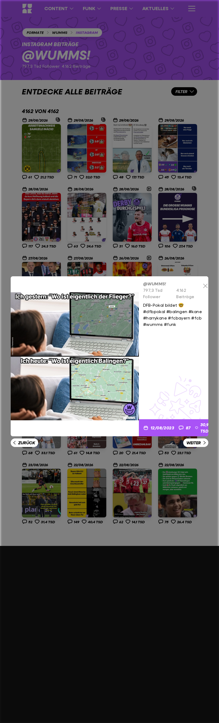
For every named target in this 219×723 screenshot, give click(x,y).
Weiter (193, 442)
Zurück (26, 442)
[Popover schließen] (205, 286)
